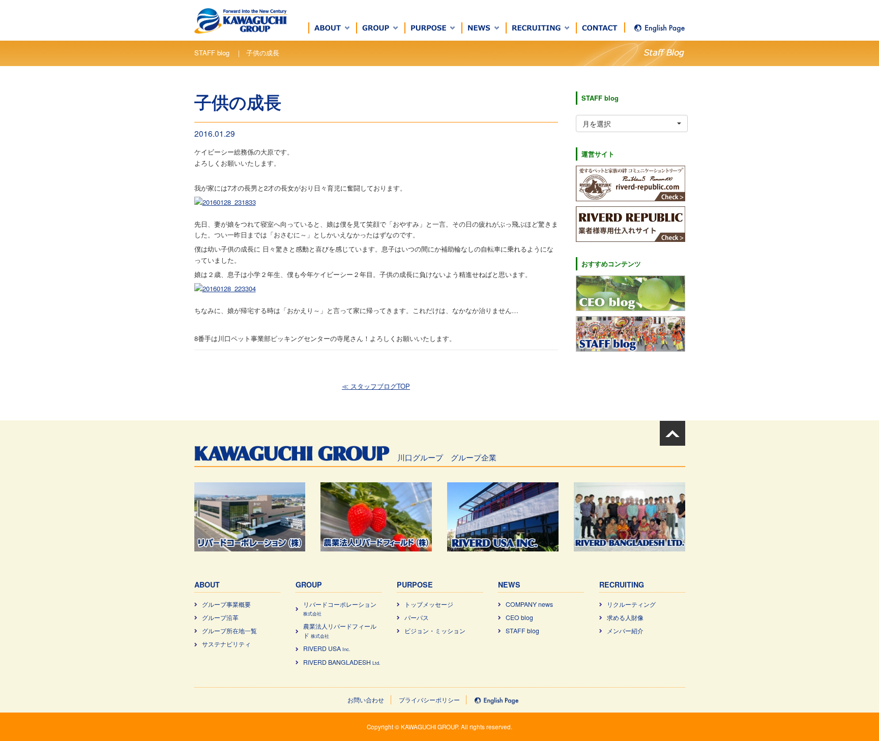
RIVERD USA (326, 648)
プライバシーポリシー (429, 699)
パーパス (416, 617)
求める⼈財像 (625, 617)
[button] (332, 28)
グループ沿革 (220, 617)
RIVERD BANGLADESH (341, 662)
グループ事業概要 (226, 604)
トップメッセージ (428, 604)
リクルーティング (631, 604)
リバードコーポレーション (339, 609)
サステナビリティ (226, 644)
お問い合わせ (365, 699)
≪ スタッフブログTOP (376, 386)
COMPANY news (529, 604)
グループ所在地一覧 (229, 630)
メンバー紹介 (625, 630)
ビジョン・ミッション (434, 630)
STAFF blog (522, 630)
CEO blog (519, 617)
